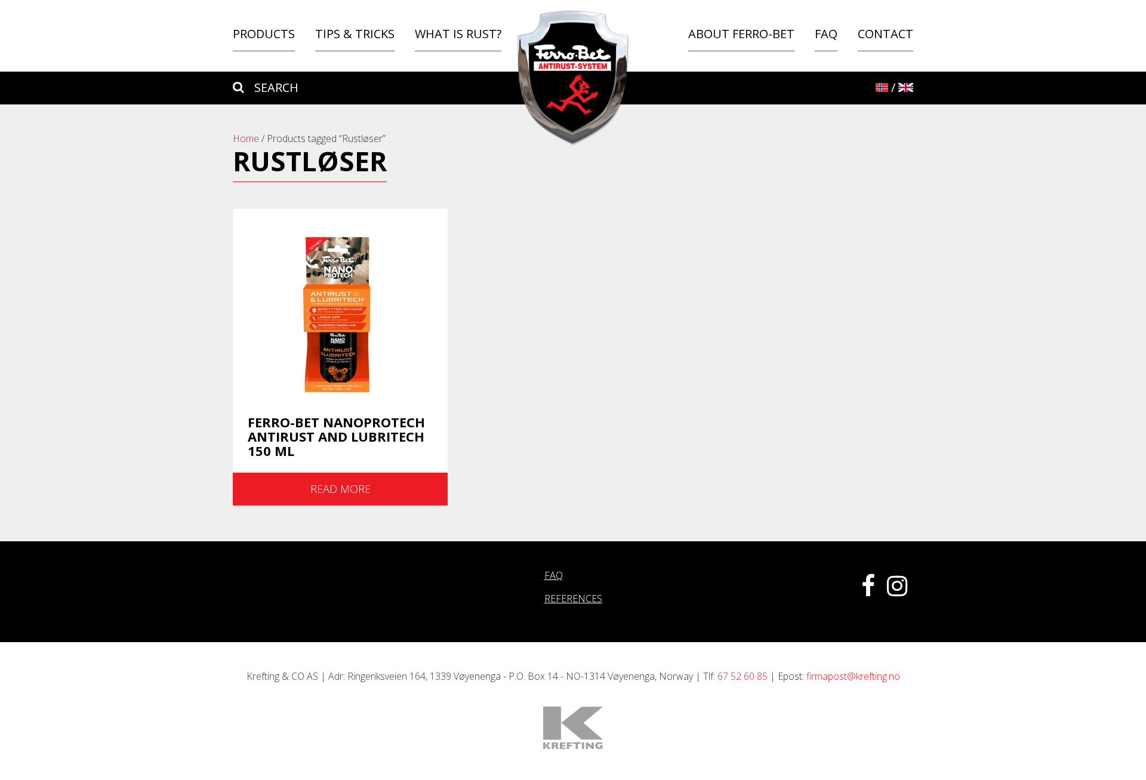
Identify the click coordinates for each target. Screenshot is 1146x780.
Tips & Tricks (355, 34)
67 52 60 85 (742, 676)
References (573, 598)
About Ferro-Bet (741, 34)
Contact (885, 34)
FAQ (826, 34)
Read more (340, 489)
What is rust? (458, 34)
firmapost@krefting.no (853, 676)
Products (264, 34)
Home (246, 138)
